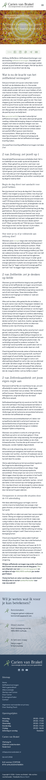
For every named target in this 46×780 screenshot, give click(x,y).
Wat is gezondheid (9, 687)
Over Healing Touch (9, 707)
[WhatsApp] (25, 52)
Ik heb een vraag (19, 640)
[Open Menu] (42, 5)
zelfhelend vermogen (20, 60)
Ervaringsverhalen (9, 697)
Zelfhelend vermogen (10, 685)
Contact (5, 699)
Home (4, 682)
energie (16, 241)
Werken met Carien (9, 692)
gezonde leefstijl (12, 116)
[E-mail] (36, 52)
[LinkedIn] (20, 52)
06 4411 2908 (7, 757)
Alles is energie (8, 690)
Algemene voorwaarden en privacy (15, 705)
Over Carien (7, 695)
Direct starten (17, 625)
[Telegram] (31, 52)
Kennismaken (17, 610)
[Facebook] (15, 52)
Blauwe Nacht (24, 777)
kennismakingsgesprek (29, 569)
